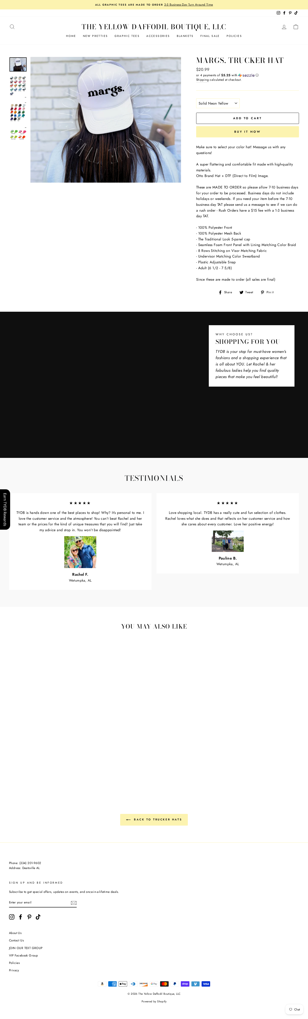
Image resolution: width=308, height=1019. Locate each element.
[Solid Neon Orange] (74, 776)
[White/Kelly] (74, 760)
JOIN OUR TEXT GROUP (26, 948)
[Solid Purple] (13, 776)
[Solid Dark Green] (43, 771)
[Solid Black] (19, 776)
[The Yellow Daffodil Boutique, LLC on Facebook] (20, 917)
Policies (234, 36)
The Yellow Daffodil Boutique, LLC (154, 26)
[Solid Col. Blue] (68, 771)
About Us (15, 933)
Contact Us (16, 940)
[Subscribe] (74, 902)
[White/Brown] (31, 760)
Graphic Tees (127, 36)
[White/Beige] (25, 760)
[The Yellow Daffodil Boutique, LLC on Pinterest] (29, 917)
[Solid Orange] (31, 771)
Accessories (158, 36)
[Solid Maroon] (74, 766)
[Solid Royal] (62, 771)
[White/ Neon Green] (31, 776)
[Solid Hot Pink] (19, 771)
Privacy (14, 970)
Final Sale (210, 36)
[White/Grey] (19, 760)
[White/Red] (43, 760)
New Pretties (95, 36)
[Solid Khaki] (55, 766)
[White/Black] (13, 760)
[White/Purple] (43, 766)
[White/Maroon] (37, 760)
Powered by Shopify (154, 1001)
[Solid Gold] (37, 771)
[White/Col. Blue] (31, 766)
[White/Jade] (19, 766)
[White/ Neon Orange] (68, 776)
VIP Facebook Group (23, 955)
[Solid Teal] (74, 771)
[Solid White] (68, 766)
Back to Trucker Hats (157, 819)
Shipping (202, 79)
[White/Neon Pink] (43, 776)
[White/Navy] (37, 766)
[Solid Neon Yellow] (62, 776)
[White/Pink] (49, 760)
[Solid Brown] (62, 766)
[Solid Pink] (25, 771)
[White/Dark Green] (13, 766)
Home (71, 36)
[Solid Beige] (49, 766)
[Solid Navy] (55, 771)
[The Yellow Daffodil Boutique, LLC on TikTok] (38, 917)
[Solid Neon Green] (37, 776)
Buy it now (247, 132)
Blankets (185, 36)
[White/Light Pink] (55, 760)
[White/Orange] (62, 760)
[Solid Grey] (25, 776)
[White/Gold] (68, 760)
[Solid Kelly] (49, 771)
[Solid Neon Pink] (49, 776)
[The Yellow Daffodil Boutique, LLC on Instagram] (11, 917)
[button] (247, 75)
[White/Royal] (25, 766)
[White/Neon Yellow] (55, 776)
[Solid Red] (13, 771)
